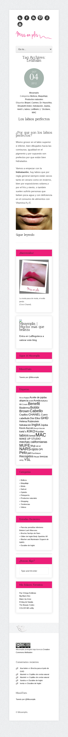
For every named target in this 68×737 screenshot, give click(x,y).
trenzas (44, 456)
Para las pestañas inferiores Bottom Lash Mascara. (31, 528)
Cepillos (23, 414)
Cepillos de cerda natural (39, 674)
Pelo (23, 452)
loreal (32, 435)
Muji (33, 445)
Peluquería (25, 495)
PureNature (36, 453)
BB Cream (23, 404)
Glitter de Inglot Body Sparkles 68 (34, 536)
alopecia (23, 400)
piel (29, 453)
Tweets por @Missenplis (29, 377)
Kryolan (40, 431)
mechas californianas (33, 442)
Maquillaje (43, 96)
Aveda (37, 400)
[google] (47, 18)
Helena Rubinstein (29, 421)
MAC (34, 112)
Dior (32, 418)
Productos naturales (34, 99)
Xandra (23, 680)
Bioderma (24, 407)
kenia (22, 683)
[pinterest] (40, 18)
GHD (44, 418)
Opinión (24, 492)
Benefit (34, 404)
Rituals (36, 457)
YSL (27, 459)
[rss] (33, 18)
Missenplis (34, 93)
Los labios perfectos (34, 119)
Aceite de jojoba (38, 397)
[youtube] (20, 24)
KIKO (31, 431)
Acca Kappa (24, 398)
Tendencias (25, 504)
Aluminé (23, 674)
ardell (31, 401)
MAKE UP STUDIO (30, 438)
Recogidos (26, 456)
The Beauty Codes (26, 605)
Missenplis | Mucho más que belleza (31, 326)
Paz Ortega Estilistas (27, 593)
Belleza (33, 96)
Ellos (37, 418)
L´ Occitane (45, 109)
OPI (40, 449)
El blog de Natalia (26, 602)
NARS (25, 449)
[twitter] (20, 18)
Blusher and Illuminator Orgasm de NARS (34, 540)
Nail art (23, 489)
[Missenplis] (34, 38)
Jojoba (47, 106)
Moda (23, 486)
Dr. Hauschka (46, 103)
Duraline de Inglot (28, 545)
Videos (23, 507)
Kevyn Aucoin (39, 428)
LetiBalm (35, 109)
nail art (38, 446)
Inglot (36, 424)
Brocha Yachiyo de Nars (30, 533)
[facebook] (26, 18)
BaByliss (44, 401)
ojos (34, 449)
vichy (21, 460)
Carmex (35, 103)
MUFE (24, 445)
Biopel (28, 103)
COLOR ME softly (26, 608)
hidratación (38, 106)
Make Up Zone (25, 599)
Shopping (24, 501)
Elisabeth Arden (25, 106)
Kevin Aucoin (26, 428)
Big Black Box (24, 596)
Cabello (36, 411)
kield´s (20, 109)
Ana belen (24, 668)
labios (27, 109)
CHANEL (34, 414)
